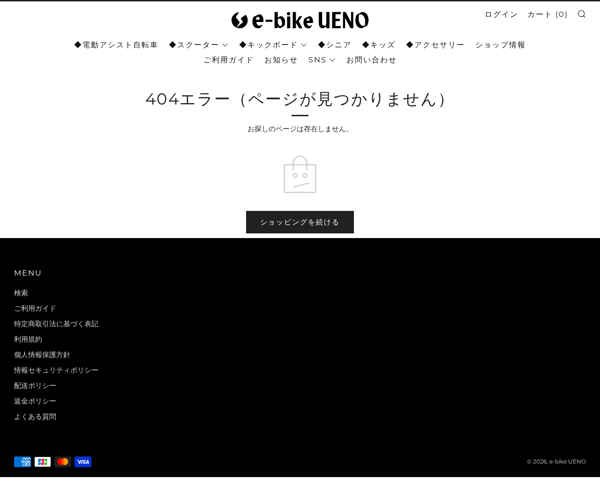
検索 (21, 292)
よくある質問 (35, 416)
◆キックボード (268, 44)
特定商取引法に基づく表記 (56, 323)
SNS (317, 59)
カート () (547, 14)
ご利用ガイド (228, 59)
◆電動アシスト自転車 (116, 44)
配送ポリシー (35, 385)
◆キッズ (379, 44)
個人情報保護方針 (42, 354)
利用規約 (28, 339)
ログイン (501, 14)
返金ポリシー (35, 400)
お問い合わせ (371, 59)
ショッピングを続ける (300, 221)
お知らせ (281, 59)
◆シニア (335, 44)
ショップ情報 (500, 44)
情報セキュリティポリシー (56, 370)
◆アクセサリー (435, 44)
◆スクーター (194, 44)
